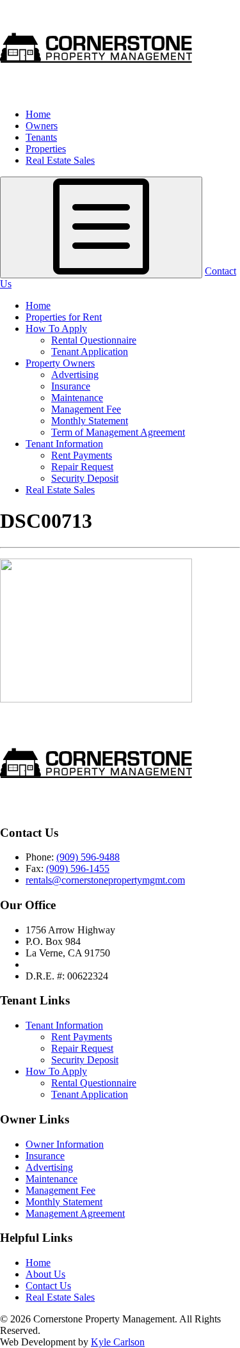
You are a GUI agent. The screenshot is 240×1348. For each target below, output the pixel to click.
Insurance (70, 386)
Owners (42, 125)
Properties (46, 148)
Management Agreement (75, 1213)
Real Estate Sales (60, 160)
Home (38, 114)
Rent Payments (81, 455)
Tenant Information (64, 443)
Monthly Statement (89, 420)
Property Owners (60, 363)
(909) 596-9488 (88, 857)
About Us (45, 1274)
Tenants (41, 137)
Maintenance (77, 397)
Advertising (75, 374)
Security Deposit (84, 478)
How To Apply (56, 328)
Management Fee (86, 409)
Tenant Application (89, 351)
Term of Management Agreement (118, 432)
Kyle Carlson (118, 1341)
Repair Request (82, 466)
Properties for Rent (64, 317)
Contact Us (48, 1285)
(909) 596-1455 (77, 868)
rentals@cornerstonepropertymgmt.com (105, 880)
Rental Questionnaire (93, 340)
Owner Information (65, 1144)
